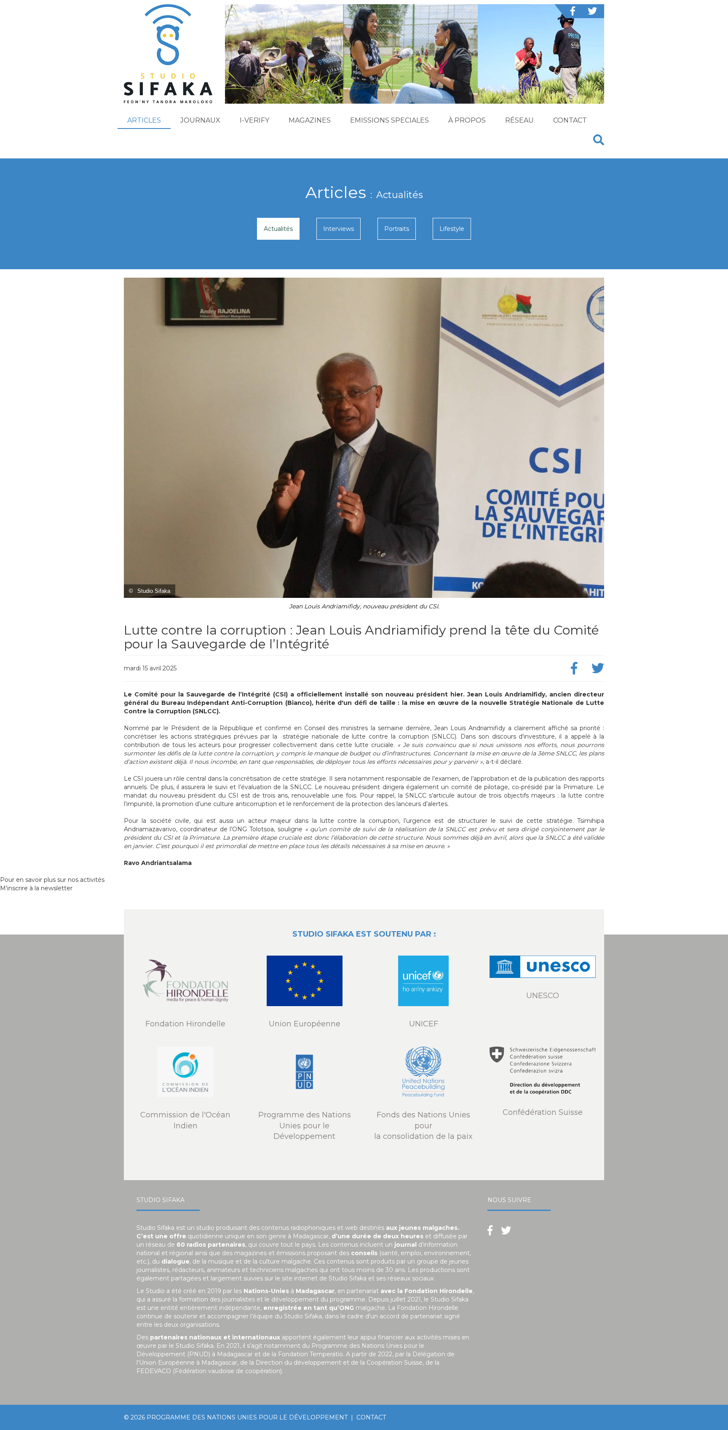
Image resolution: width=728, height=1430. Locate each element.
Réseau (519, 120)
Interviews (338, 229)
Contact (570, 120)
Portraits (396, 229)
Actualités (278, 229)
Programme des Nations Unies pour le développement (247, 1417)
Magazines (310, 120)
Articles (144, 120)
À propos (467, 120)
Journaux (200, 120)
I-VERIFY (254, 120)
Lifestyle (451, 229)
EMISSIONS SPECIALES (389, 120)
